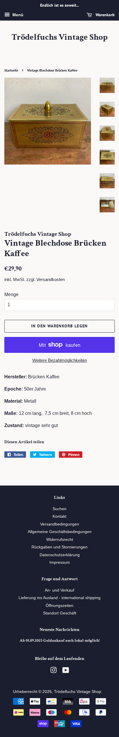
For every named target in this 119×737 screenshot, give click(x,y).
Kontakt (59, 516)
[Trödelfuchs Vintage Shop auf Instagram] (53, 671)
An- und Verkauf (59, 590)
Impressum (59, 562)
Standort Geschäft (59, 613)
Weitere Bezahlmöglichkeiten (59, 360)
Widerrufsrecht (59, 539)
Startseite (11, 70)
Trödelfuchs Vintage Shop (60, 37)
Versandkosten (50, 279)
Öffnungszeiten (59, 605)
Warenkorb (104, 14)
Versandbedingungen (59, 524)
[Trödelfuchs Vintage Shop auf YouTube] (65, 671)
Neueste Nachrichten (59, 629)
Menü (17, 14)
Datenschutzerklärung (60, 555)
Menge (11, 294)
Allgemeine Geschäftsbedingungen (60, 532)
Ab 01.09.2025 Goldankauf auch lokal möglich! (60, 640)
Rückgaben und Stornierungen (59, 547)
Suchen (59, 509)
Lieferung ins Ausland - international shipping (59, 598)
